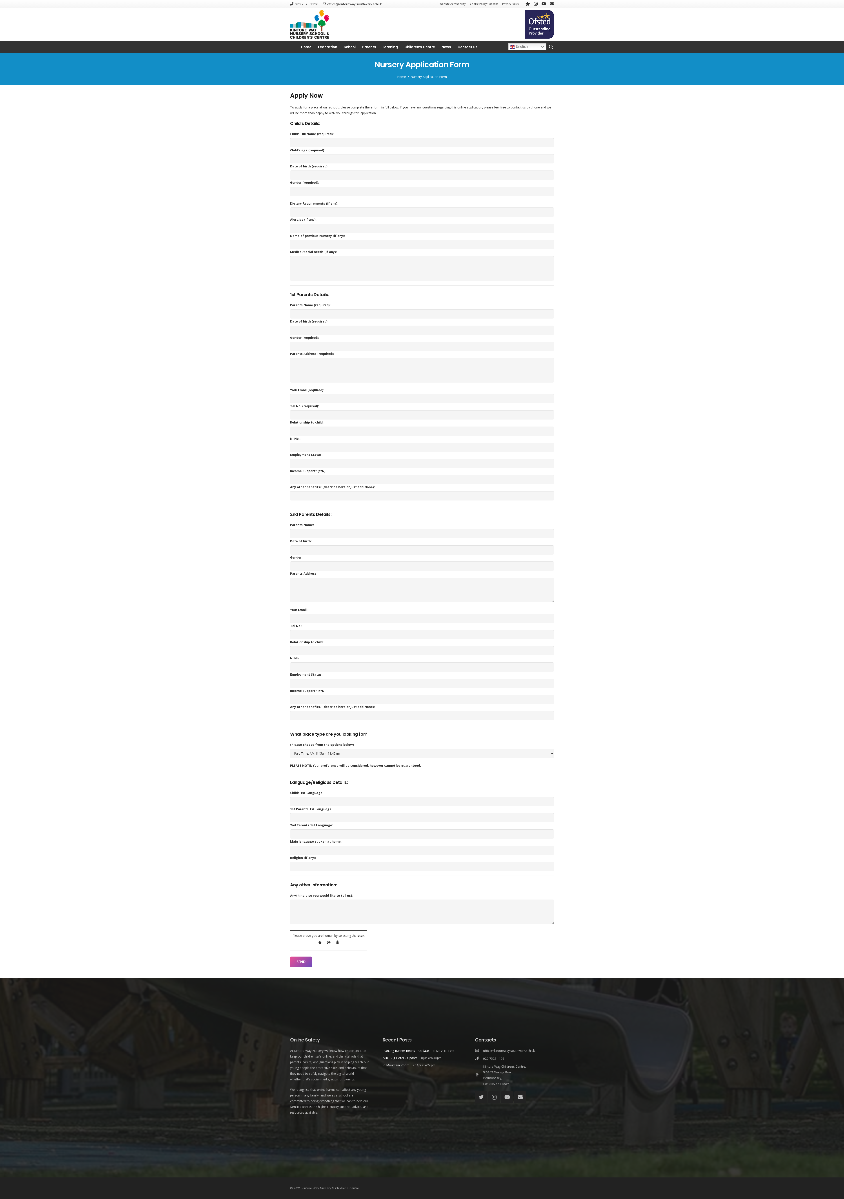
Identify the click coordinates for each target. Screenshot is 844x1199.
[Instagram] (536, 4)
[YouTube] (544, 4)
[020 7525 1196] (479, 1059)
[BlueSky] (528, 4)
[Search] (551, 47)
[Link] (309, 24)
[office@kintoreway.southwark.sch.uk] (479, 1051)
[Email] (552, 4)
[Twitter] (481, 1097)
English (521, 47)
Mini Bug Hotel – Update (400, 1058)
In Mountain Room (396, 1065)
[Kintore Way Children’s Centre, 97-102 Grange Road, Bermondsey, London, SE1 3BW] (479, 1075)
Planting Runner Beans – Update (406, 1051)
